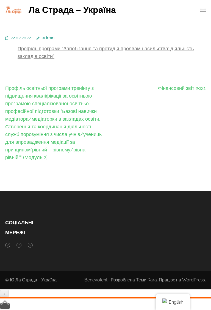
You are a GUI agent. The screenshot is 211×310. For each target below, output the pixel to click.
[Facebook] (7, 245)
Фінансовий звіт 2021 (182, 88)
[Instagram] (18, 245)
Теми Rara (146, 280)
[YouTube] (30, 245)
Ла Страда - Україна (36, 280)
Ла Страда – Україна (72, 10)
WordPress (193, 280)
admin (48, 37)
